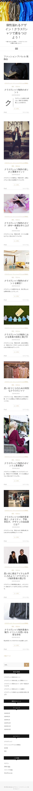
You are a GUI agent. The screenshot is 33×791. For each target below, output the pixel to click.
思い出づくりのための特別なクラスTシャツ (16, 389)
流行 (13, 86)
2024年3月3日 (16, 527)
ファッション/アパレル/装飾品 (20, 83)
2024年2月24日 (16, 581)
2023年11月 (7, 726)
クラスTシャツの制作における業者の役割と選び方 (16, 335)
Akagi (5, 112)
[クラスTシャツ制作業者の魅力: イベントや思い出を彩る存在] (16, 611)
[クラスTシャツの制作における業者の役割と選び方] (16, 315)
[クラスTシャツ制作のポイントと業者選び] (16, 434)
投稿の (7, 766)
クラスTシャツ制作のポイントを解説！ (16, 281)
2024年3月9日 (16, 393)
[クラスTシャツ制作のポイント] (16, 71)
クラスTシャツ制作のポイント (16, 90)
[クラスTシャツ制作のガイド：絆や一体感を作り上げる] (16, 203)
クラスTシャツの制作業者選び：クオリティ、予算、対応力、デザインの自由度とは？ (16, 520)
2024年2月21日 (16, 637)
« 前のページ (7, 656)
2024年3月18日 (16, 230)
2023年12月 (7, 723)
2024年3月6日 (16, 468)
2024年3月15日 (16, 286)
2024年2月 (7, 716)
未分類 (6, 748)
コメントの (8, 769)
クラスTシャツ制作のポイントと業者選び (16, 464)
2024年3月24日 (16, 95)
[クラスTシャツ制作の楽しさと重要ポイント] (16, 140)
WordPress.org (8, 773)
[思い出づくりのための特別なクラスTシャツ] (16, 369)
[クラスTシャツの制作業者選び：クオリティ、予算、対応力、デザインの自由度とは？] (16, 498)
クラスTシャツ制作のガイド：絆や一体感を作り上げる (16, 225)
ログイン (6, 763)
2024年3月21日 (16, 174)
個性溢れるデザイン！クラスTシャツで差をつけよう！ (16, 31)
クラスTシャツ (8, 83)
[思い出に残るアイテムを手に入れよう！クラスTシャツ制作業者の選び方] (16, 555)
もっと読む (16, 108)
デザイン (18, 86)
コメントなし (26, 112)
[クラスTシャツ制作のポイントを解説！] (16, 260)
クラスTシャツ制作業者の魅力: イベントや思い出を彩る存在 (16, 632)
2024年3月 (7, 713)
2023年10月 (7, 729)
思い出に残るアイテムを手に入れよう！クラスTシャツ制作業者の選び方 (16, 576)
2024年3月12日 (16, 339)
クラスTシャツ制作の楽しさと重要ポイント (16, 170)
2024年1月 (7, 719)
